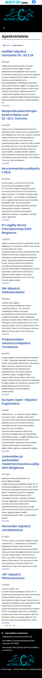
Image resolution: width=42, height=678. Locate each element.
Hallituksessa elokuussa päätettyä (17, 636)
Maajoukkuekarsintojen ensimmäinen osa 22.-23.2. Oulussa (19, 114)
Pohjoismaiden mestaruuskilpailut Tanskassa (16, 343)
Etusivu (8, 45)
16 (14, 625)
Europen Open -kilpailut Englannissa (19, 402)
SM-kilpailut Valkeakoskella (13, 290)
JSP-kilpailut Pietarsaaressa (13, 576)
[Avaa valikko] (4, 27)
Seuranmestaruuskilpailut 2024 (21, 170)
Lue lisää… (6, 105)
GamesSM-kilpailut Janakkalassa (16, 528)
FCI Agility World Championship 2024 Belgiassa (16, 229)
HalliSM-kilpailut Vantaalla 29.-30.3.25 (17, 53)
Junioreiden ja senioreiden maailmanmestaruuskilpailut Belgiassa (20, 462)
